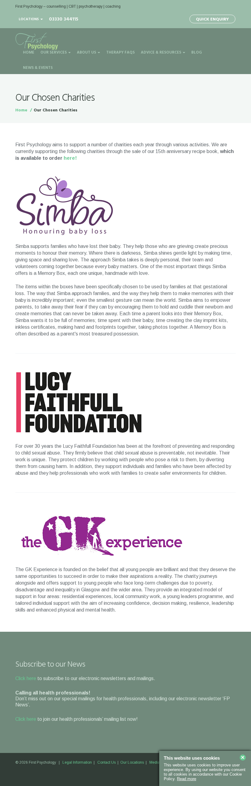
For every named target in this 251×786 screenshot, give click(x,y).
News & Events (38, 68)
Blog (196, 52)
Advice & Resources (161, 52)
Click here (25, 678)
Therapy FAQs (120, 52)
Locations (29, 19)
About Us (87, 52)
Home (28, 52)
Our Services (54, 52)
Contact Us (106, 762)
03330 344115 (63, 19)
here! (70, 158)
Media (154, 762)
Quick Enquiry (212, 19)
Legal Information (77, 762)
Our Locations (132, 762)
